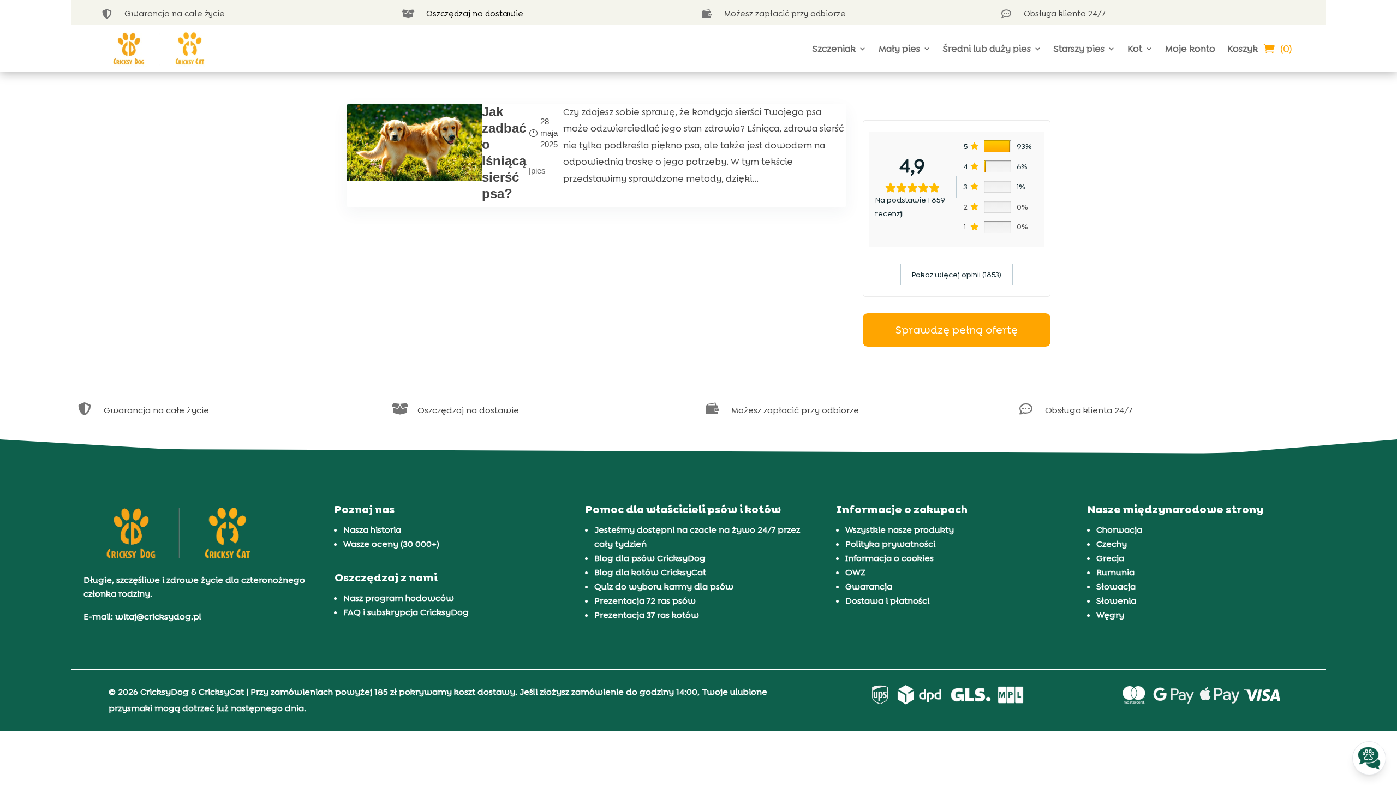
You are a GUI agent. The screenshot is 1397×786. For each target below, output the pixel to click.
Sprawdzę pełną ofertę (956, 330)
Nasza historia (372, 529)
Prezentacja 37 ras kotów (646, 615)
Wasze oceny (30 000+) (391, 544)
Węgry (1110, 615)
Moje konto (1190, 49)
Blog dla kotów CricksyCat (650, 572)
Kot (1134, 49)
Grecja (1110, 558)
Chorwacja (1119, 529)
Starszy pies (1079, 49)
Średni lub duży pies (987, 49)
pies (538, 170)
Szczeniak (834, 49)
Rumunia (1115, 572)
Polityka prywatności (890, 544)
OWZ (855, 572)
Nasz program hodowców (398, 598)
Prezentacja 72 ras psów (645, 600)
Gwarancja (868, 586)
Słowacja (1116, 586)
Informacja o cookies (889, 558)
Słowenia (1116, 600)
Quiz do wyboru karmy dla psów (663, 586)
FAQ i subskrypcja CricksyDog (406, 612)
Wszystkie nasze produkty (899, 529)
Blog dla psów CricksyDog (650, 558)
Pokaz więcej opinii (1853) (956, 274)
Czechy (1111, 544)
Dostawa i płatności (887, 600)
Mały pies (899, 49)
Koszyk (1242, 49)
